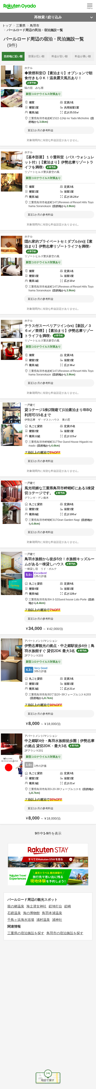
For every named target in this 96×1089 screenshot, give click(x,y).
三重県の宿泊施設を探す (25, 933)
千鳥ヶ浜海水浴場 (20, 920)
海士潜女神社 (36, 906)
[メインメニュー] (89, 6)
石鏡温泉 (14, 913)
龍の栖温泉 (15, 906)
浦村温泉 (43, 920)
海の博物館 (31, 913)
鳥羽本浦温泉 (52, 913)
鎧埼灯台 (55, 906)
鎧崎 (67, 906)
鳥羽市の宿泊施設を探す (64, 933)
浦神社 (57, 920)
